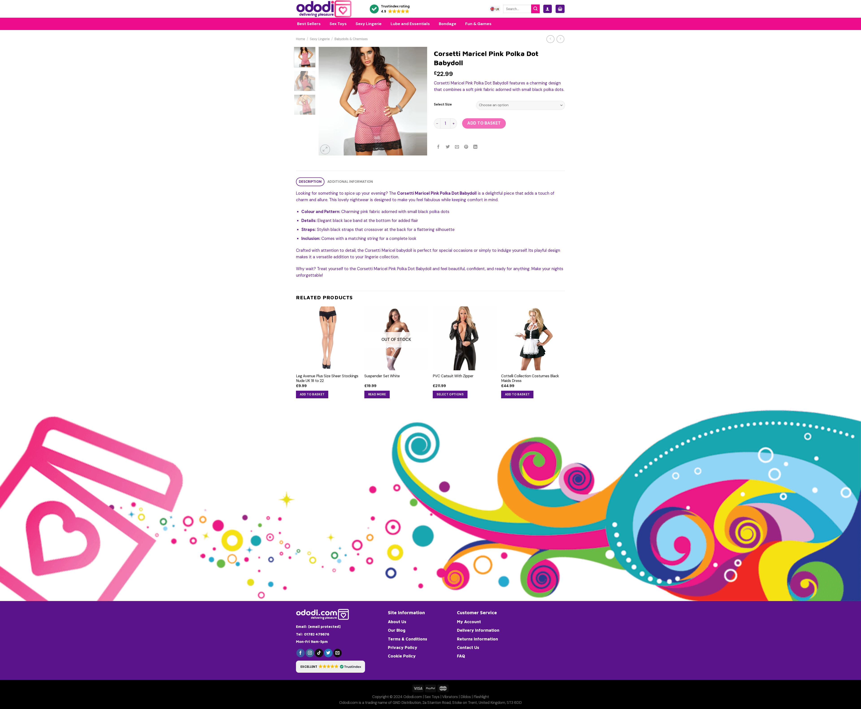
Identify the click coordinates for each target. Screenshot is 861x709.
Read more (377, 394)
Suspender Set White (382, 376)
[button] (389, 9)
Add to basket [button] (312, 394)
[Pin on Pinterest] (466, 147)
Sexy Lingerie (320, 39)
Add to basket (484, 123)
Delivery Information (478, 630)
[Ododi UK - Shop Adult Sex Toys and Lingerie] (328, 9)
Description (310, 182)
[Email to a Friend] (457, 147)
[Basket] (560, 9)
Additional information (350, 182)
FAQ (461, 655)
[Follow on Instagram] (310, 653)
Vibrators (450, 696)
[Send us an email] (337, 653)
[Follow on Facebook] (300, 653)
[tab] (310, 181)
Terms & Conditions (407, 638)
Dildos (466, 696)
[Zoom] (325, 149)
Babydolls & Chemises (351, 39)
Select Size (443, 104)
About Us (397, 621)
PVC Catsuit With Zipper (453, 376)
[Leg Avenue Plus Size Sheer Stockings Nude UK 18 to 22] (328, 338)
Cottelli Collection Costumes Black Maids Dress (530, 378)
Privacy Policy (402, 647)
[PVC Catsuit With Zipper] (465, 338)
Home (300, 39)
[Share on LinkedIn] (475, 147)
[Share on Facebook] (438, 147)
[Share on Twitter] (448, 147)
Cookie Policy (402, 655)
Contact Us (468, 647)
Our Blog (396, 630)
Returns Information (477, 638)
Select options (450, 394)
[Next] (419, 101)
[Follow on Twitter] (328, 653)
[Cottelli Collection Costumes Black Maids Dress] (533, 338)
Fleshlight (481, 696)
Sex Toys (432, 696)
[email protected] (324, 627)
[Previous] (326, 101)
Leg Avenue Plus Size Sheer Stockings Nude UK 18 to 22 (327, 378)
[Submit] (535, 8)
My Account (469, 621)
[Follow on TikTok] (319, 653)
